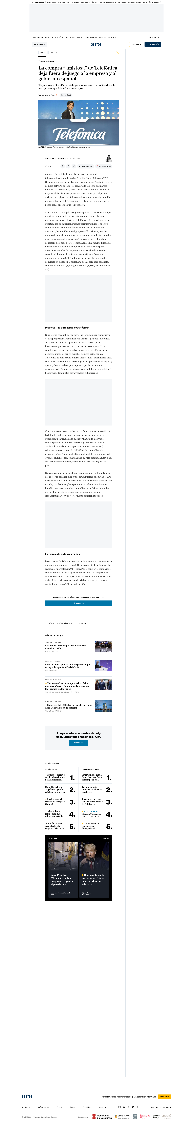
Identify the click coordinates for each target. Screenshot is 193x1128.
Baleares (54, 37)
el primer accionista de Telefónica (87, 182)
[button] (160, 2)
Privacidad (36, 1117)
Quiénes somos (43, 1107)
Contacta (102, 1107)
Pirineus (113, 37)
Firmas (59, 1107)
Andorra (47, 37)
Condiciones (45, 1117)
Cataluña (40, 37)
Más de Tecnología (54, 635)
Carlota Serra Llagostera (55, 158)
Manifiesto (26, 1107)
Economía (43, 52)
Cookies (54, 1117)
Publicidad (86, 1107)
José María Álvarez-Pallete (66, 623)
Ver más (106, 838)
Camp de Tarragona (91, 37)
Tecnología (54, 52)
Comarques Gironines (76, 37)
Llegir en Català (66, 95)
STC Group (82, 623)
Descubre (52, 838)
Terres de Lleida (104, 37)
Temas (72, 1107)
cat (155, 37)
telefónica (50, 623)
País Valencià (63, 37)
